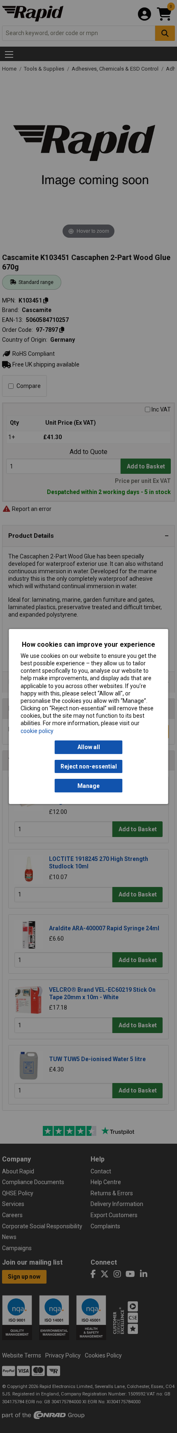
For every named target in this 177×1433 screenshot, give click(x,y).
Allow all (88, 747)
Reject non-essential (89, 766)
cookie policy (37, 731)
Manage (88, 786)
